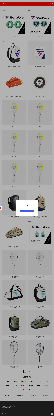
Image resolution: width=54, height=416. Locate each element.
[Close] (36, 201)
